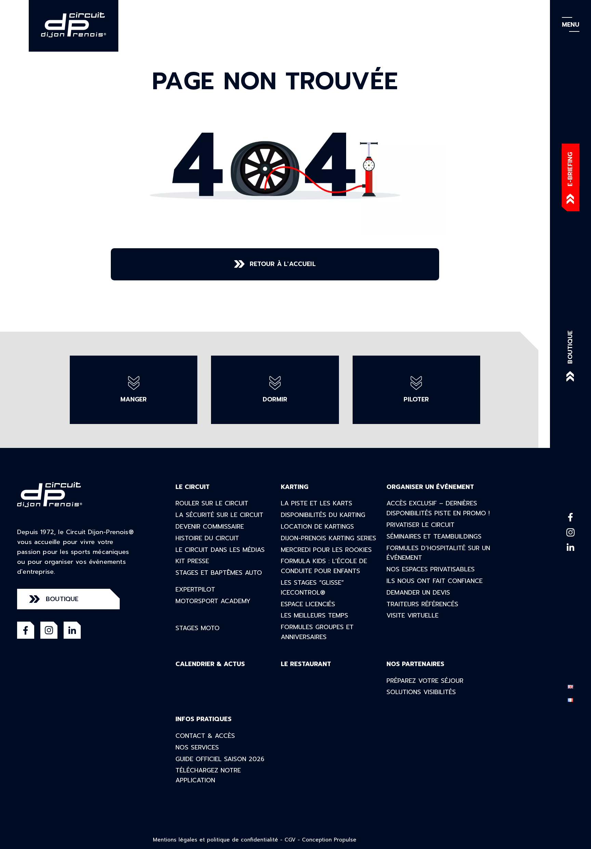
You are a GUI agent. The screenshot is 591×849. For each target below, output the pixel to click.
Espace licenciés (308, 604)
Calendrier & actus (210, 664)
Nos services (197, 747)
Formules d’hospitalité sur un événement (438, 553)
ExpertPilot (195, 589)
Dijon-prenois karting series (328, 538)
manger (133, 399)
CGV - (293, 840)
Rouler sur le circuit (211, 503)
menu (570, 24)
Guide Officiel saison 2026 (219, 759)
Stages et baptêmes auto (218, 573)
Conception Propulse (329, 840)
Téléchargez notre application (208, 775)
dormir (275, 399)
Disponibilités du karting (323, 515)
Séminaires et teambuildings (434, 536)
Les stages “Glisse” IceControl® (312, 587)
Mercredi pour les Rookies (326, 550)
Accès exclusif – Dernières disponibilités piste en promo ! (438, 508)
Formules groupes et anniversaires (317, 632)
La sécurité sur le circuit (219, 515)
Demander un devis (418, 592)
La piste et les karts (316, 503)
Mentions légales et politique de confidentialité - (219, 840)
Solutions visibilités (421, 692)
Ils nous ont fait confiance (434, 581)
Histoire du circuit (207, 538)
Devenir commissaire (209, 526)
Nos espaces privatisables (430, 569)
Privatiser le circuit (420, 525)
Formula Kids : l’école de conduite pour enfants (324, 566)
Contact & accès (205, 736)
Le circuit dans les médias (220, 550)
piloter (416, 399)
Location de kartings (317, 526)
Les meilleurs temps (314, 615)
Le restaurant (306, 664)
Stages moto (197, 628)
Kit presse (192, 561)
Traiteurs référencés (422, 604)
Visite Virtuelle (412, 615)
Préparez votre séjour (424, 681)
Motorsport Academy (212, 601)
